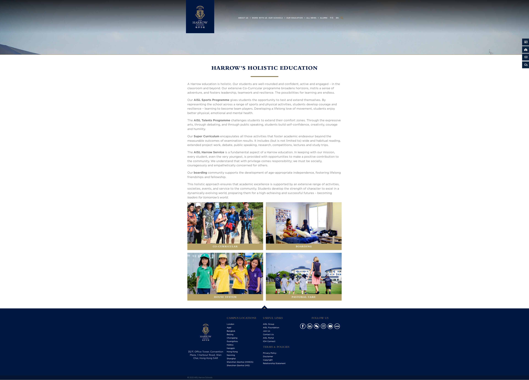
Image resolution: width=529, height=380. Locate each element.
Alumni (323, 18)
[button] (342, 18)
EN (337, 18)
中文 (332, 18)
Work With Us (259, 18)
